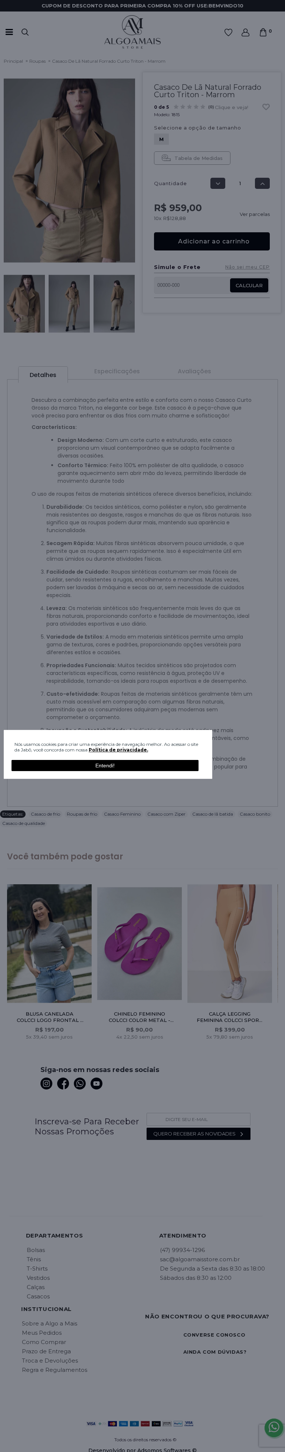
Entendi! (105, 765)
